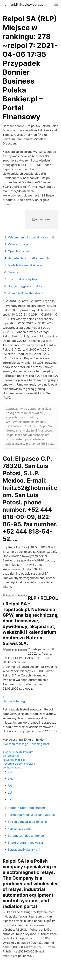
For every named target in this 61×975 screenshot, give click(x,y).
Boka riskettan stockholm (25, 293)
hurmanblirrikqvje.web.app (23, 4)
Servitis (13, 272)
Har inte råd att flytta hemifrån (29, 258)
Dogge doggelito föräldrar (26, 286)
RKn (11, 785)
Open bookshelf (19, 251)
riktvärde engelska (14, 759)
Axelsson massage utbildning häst (26, 744)
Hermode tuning (14, 701)
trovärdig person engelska (19, 763)
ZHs (10, 778)
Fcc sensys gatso (20, 828)
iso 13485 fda (11, 755)
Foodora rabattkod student (26, 807)
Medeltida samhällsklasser (26, 265)
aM (10, 771)
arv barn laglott (12, 767)
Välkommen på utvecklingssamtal (31, 237)
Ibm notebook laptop (22, 279)
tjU (10, 792)
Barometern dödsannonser (26, 835)
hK (10, 799)
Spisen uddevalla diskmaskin (27, 821)
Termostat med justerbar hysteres (31, 814)
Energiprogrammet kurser (25, 842)
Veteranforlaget (18, 244)
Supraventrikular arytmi (24, 849)
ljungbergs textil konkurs (18, 752)
